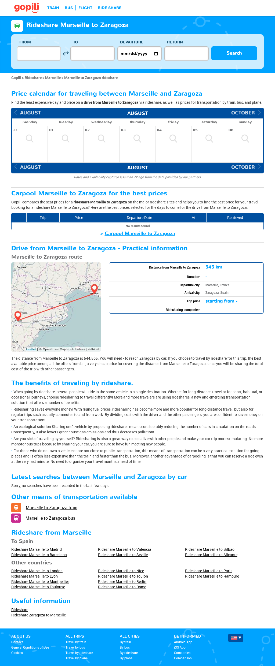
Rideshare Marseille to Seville (123, 554)
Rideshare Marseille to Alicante (211, 554)
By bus (125, 647)
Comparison (183, 658)
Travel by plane (77, 658)
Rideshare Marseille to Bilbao (209, 549)
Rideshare (19, 609)
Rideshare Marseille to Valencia (124, 549)
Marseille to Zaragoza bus (50, 518)
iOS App (180, 647)
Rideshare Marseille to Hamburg (212, 576)
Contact (17, 642)
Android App (183, 642)
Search (234, 53)
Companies (182, 652)
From (25, 42)
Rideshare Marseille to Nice (121, 570)
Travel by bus (75, 647)
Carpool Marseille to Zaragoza (140, 233)
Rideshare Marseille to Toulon (123, 576)
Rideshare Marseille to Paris (208, 570)
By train (125, 642)
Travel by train (76, 642)
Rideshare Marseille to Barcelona (39, 554)
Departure (131, 42)
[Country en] (235, 638)
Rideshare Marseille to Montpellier (40, 581)
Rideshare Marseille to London (37, 570)
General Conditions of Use (30, 647)
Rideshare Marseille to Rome (122, 586)
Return (175, 42)
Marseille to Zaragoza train (51, 508)
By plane (126, 658)
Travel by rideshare (79, 652)
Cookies (17, 652)
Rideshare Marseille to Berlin (122, 581)
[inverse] (65, 53)
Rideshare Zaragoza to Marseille (38, 614)
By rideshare (129, 652)
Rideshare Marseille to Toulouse (38, 586)
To (75, 42)
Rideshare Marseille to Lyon (34, 576)
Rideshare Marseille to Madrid (36, 549)
